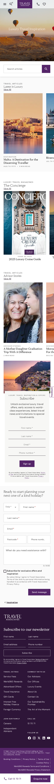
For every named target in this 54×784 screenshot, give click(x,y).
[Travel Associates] (24, 4)
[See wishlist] (44, 4)
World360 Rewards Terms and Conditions (31, 766)
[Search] (11, 4)
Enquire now (40, 778)
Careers (7, 723)
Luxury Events (35, 686)
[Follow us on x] (39, 738)
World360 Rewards (13, 681)
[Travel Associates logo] (13, 621)
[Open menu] (5, 4)
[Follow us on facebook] (29, 738)
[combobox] (27, 69)
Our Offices (33, 681)
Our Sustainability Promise (36, 703)
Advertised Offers (12, 686)
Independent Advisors (10, 729)
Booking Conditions (12, 759)
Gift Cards (9, 696)
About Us (32, 691)
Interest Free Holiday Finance (11, 703)
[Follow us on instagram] (34, 738)
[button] (46, 69)
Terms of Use (40, 659)
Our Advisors (34, 676)
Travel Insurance (12, 691)
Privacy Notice (29, 759)
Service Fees (10, 676)
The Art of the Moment (39, 709)
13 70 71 (38, 4)
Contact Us (33, 696)
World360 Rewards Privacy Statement (34, 770)
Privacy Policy (22, 663)
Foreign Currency (12, 709)
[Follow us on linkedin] (44, 738)
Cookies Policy (42, 763)
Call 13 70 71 (14, 778)
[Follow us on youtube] (48, 738)
